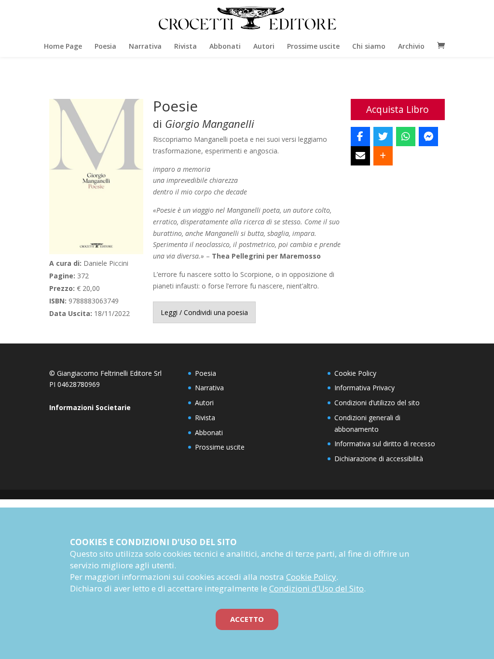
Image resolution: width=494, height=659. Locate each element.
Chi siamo (368, 46)
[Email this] (360, 155)
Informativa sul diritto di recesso (384, 443)
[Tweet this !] (383, 136)
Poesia (105, 46)
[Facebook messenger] (428, 136)
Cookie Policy (355, 373)
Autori (263, 46)
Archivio (411, 46)
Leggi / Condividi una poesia (204, 312)
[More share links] (383, 155)
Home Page (63, 46)
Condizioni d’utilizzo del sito (377, 402)
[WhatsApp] (405, 136)
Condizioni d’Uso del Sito (316, 588)
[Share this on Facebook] (360, 136)
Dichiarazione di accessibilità (378, 458)
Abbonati (225, 46)
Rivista (185, 46)
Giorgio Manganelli (209, 123)
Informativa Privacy (364, 387)
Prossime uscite (313, 46)
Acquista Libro (397, 109)
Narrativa (145, 46)
